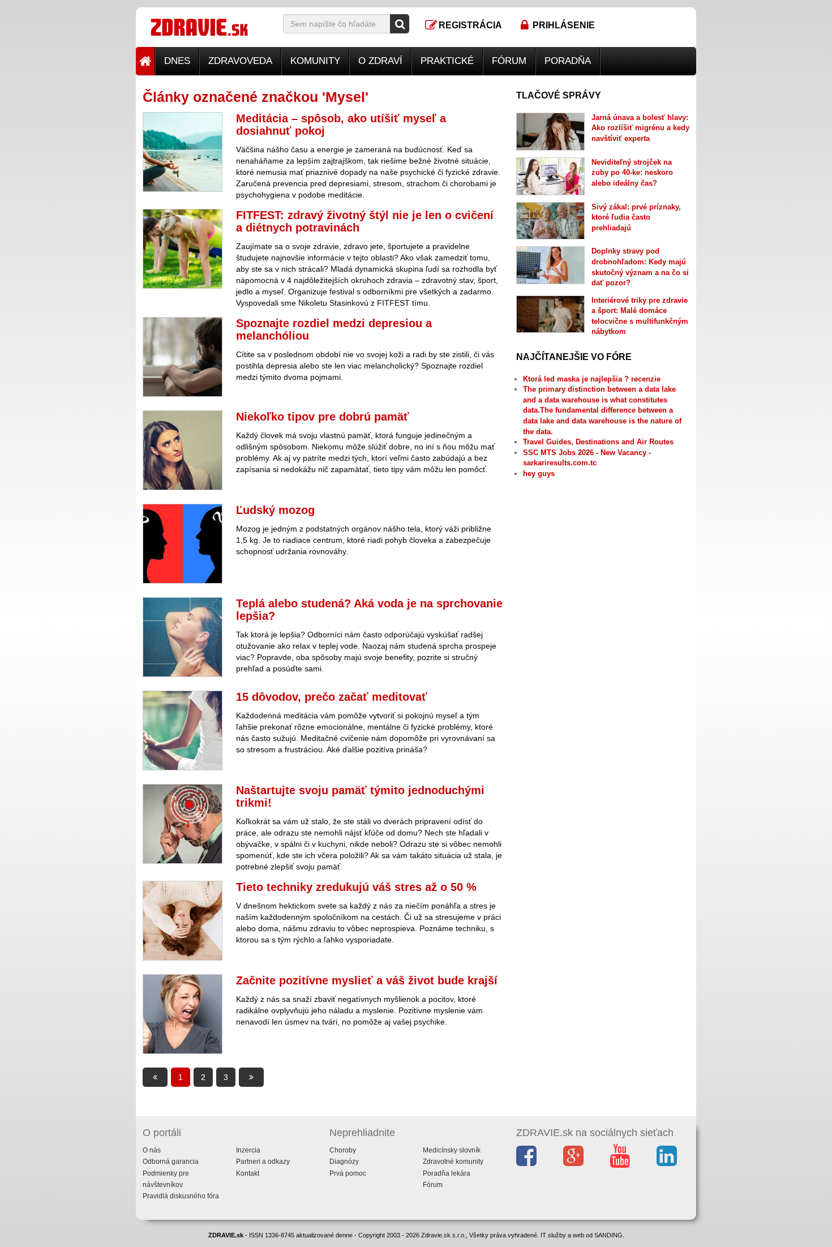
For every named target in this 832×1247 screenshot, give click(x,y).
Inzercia (248, 1150)
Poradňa (567, 60)
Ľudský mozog (275, 510)
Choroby (342, 1150)
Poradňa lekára (446, 1173)
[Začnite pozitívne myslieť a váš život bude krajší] (182, 1014)
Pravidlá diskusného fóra (181, 1196)
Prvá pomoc (347, 1173)
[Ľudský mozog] (182, 544)
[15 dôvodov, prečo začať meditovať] (182, 730)
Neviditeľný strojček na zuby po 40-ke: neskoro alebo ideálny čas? (632, 172)
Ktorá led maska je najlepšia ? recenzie (592, 379)
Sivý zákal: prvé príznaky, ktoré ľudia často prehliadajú (636, 217)
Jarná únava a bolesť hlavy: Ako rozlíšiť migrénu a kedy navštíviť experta (640, 128)
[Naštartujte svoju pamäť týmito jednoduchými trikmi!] (182, 824)
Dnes (177, 60)
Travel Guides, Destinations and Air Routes (598, 442)
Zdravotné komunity (453, 1161)
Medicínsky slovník (452, 1150)
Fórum (509, 60)
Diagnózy (344, 1161)
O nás (152, 1150)
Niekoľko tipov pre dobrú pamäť (322, 416)
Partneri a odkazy (263, 1161)
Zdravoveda (240, 60)
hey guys (539, 473)
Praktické (447, 60)
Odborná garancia (171, 1161)
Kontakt (247, 1173)
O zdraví (380, 60)
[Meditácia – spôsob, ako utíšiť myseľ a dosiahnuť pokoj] (182, 152)
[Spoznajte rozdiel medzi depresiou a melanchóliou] (182, 357)
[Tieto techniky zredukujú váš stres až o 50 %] (182, 921)
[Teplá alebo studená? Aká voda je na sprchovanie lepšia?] (182, 637)
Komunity (315, 60)
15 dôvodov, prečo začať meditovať (331, 697)
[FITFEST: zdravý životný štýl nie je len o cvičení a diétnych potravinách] (182, 249)
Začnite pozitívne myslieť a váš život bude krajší (367, 980)
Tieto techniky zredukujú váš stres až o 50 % (356, 887)
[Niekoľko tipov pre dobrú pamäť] (182, 450)
